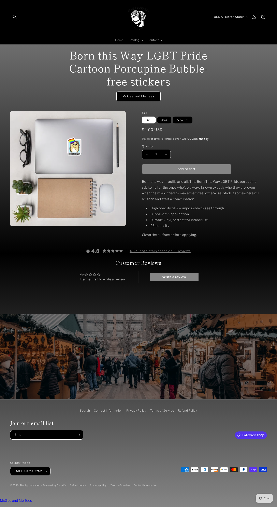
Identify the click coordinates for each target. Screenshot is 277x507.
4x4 (164, 120)
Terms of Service (162, 410)
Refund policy (78, 485)
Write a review (174, 277)
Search (85, 410)
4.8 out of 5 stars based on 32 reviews (160, 251)
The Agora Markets (31, 485)
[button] (14, 16)
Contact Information (108, 410)
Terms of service (120, 485)
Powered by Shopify (54, 485)
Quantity (147, 146)
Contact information (145, 485)
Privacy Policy (136, 410)
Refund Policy (187, 410)
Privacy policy (98, 485)
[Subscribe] (78, 435)
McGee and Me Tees (138, 96)
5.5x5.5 (182, 120)
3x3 (149, 120)
